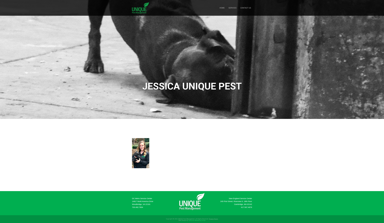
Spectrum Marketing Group (197, 220)
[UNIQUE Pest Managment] (140, 7)
